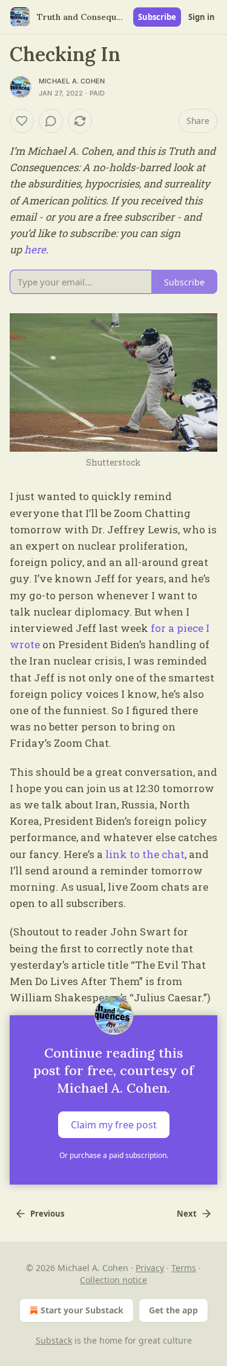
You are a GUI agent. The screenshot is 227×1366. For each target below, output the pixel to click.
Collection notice (113, 1280)
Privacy (150, 1267)
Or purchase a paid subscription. (113, 1155)
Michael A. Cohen (72, 81)
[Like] (22, 121)
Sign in (201, 16)
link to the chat (145, 854)
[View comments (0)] (51, 121)
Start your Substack (82, 1310)
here (35, 249)
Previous (47, 1213)
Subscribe (157, 16)
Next (187, 1213)
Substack (54, 1340)
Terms (183, 1267)
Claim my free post (114, 1124)
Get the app (173, 1310)
